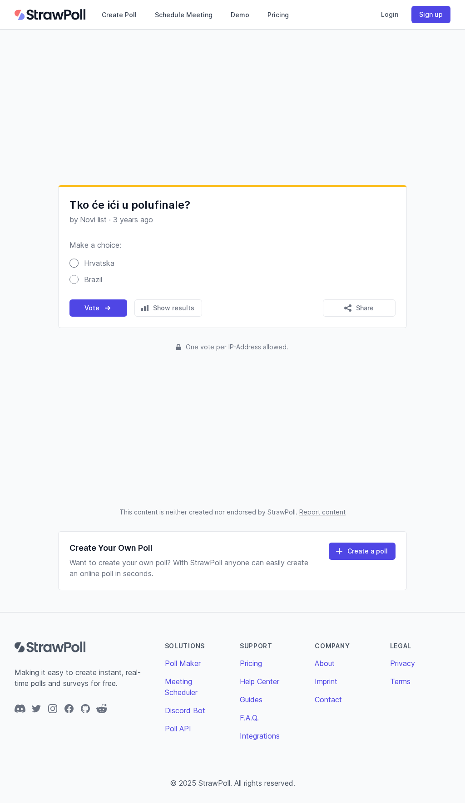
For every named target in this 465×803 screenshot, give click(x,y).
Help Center (259, 681)
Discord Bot (185, 710)
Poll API (178, 728)
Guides (251, 699)
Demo (240, 15)
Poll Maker (183, 663)
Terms (400, 681)
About (325, 663)
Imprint (326, 681)
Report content (322, 512)
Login (389, 14)
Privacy (402, 663)
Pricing (278, 15)
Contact (328, 699)
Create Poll (119, 15)
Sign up (431, 14)
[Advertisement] (232, 107)
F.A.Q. (249, 717)
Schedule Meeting (184, 15)
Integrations (260, 735)
